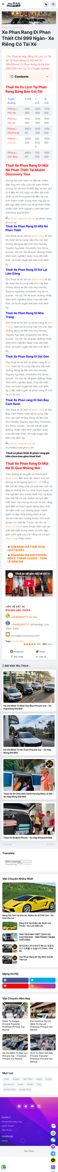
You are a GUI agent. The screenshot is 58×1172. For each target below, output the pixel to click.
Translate (27, 864)
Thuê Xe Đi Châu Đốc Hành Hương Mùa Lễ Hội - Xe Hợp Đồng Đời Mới (28, 795)
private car (9, 1084)
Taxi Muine (7, 1130)
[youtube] (15, 986)
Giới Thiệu (27, 1079)
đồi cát (37, 482)
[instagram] (42, 986)
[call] (3, 1167)
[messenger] (53, 1146)
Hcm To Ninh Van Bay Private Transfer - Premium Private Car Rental (41, 1057)
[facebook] (15, 980)
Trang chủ (6, 27)
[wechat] (53, 1140)
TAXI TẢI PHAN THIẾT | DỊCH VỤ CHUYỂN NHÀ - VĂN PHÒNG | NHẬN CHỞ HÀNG (37, 937)
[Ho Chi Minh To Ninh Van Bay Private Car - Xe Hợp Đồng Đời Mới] (29, 687)
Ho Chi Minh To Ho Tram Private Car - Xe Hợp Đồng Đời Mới (27, 751)
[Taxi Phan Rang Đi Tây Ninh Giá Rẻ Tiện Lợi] (9, 960)
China (6, 1079)
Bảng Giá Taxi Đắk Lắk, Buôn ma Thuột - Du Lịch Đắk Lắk (35, 924)
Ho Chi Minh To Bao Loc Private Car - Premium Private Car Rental (15, 1056)
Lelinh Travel (8, 1125)
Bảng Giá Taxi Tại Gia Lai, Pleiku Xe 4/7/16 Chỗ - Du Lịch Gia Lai (28, 916)
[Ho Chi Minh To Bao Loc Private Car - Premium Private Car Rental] (15, 1042)
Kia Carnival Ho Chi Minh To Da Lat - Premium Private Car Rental (41, 1025)
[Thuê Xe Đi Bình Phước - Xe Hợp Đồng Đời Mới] (29, 819)
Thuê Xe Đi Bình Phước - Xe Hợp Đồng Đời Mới (27, 837)
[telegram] (53, 1153)
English (16, 1079)
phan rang (37, 235)
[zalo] (53, 1126)
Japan (39, 1079)
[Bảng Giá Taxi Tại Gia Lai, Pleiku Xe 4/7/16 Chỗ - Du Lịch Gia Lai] (29, 897)
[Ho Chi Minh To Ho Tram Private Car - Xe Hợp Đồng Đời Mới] (29, 731)
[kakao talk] (53, 1160)
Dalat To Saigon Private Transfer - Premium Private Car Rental (13, 1025)
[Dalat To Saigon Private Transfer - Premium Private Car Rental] (15, 1010)
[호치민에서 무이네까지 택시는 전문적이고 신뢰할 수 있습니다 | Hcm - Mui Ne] (9, 948)
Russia (30, 1084)
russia (20, 1084)
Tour (39, 1084)
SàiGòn (12, 142)
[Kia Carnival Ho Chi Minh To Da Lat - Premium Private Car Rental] (43, 1010)
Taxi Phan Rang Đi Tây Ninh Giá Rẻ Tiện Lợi (36, 958)
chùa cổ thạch (14, 526)
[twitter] (42, 980)
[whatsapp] (53, 1133)
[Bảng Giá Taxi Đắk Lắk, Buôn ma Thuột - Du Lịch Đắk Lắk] (9, 926)
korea (48, 1079)
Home (5, 1140)
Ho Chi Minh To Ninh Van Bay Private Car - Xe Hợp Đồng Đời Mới (27, 707)
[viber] (53, 1167)
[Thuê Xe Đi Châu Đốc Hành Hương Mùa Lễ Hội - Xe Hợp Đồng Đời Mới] (29, 775)
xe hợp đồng (17, 27)
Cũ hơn (50, 844)
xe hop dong (9, 1089)
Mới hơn (8, 844)
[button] (4, 4)
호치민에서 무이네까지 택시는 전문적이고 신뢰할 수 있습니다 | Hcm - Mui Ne (36, 948)
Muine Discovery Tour (12, 1121)
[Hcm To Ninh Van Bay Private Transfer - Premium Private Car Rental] (43, 1042)
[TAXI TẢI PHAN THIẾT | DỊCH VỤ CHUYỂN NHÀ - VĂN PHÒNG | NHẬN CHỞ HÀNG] (9, 937)
